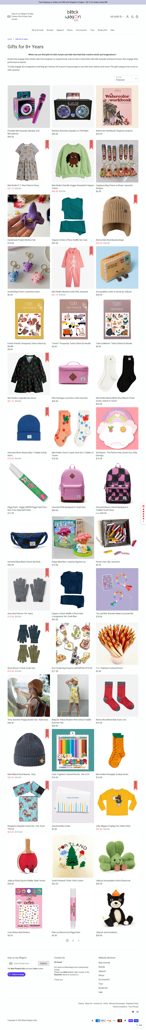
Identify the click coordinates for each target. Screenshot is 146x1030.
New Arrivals (37, 30)
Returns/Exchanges (117, 1004)
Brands (50, 30)
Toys (92, 30)
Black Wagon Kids (29, 1020)
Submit (43, 963)
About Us (88, 1004)
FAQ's (105, 1004)
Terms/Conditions (120, 1007)
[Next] (79, 941)
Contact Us (98, 1004)
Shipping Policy (132, 1004)
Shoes (70, 30)
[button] (143, 514)
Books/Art (102, 30)
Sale (112, 30)
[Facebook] (133, 1012)
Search (81, 1004)
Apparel (60, 30)
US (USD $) (116, 16)
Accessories (81, 30)
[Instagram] (137, 1012)
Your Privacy (133, 1007)
